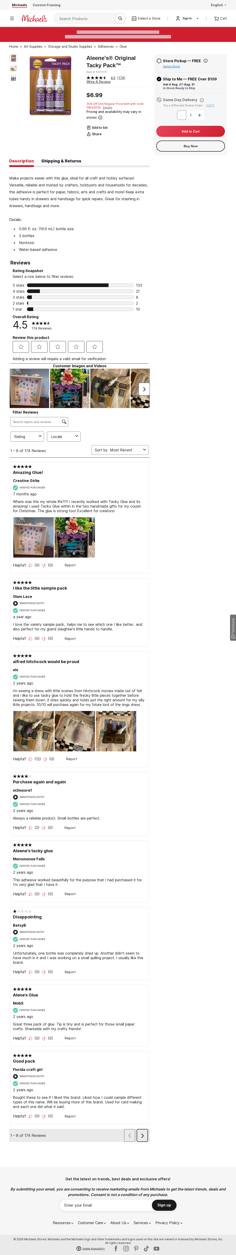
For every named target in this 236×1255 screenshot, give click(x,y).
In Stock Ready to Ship (179, 88)
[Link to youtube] (156, 1248)
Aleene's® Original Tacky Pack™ (111, 61)
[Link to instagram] (126, 1248)
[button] (117, 114)
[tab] (21, 161)
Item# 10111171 (96, 72)
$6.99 (94, 95)
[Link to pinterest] (136, 1248)
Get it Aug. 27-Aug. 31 (179, 84)
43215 (210, 105)
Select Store (171, 66)
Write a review (98, 81)
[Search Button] (120, 18)
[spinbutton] (190, 115)
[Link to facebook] (116, 1248)
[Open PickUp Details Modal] (205, 61)
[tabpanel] (79, 210)
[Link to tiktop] (146, 1248)
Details (107, 107)
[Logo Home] (34, 18)
